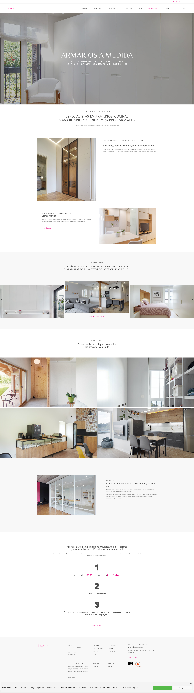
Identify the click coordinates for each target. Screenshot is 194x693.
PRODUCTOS (112, 645)
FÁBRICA (95, 651)
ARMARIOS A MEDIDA (48, 382)
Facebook (111, 663)
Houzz (110, 666)
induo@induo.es (71, 654)
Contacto (168, 8)
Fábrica (141, 8)
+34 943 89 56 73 (73, 652)
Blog (184, 8)
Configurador (152, 8)
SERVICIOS (112, 648)
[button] (191, 684)
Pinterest (95, 666)
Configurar (182, 688)
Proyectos (84, 8)
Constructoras (114, 8)
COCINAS (145, 432)
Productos (97, 8)
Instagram (96, 663)
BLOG (94, 654)
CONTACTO (112, 651)
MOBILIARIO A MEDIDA (48, 432)
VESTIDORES (145, 382)
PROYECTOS (96, 645)
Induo (70, 645)
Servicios (129, 8)
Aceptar (162, 688)
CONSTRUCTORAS (98, 648)
